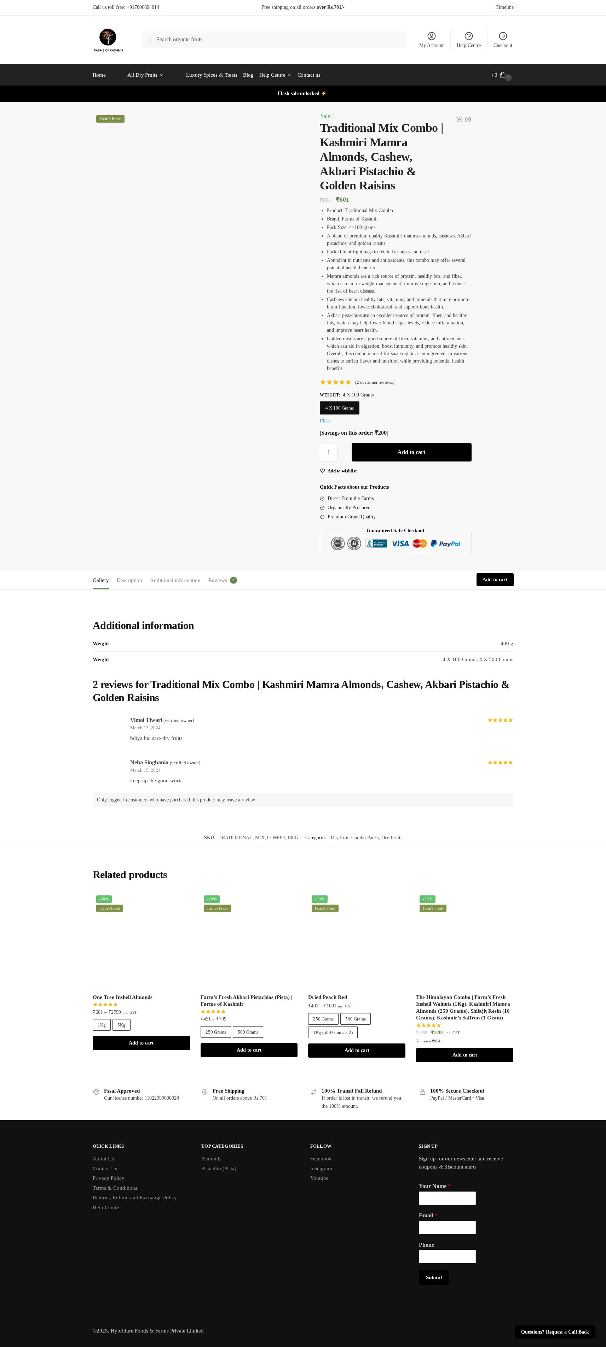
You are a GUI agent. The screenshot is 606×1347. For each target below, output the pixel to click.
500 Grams (248, 1032)
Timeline (505, 7)
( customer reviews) (374, 382)
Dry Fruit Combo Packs (355, 837)
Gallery (101, 580)
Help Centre (469, 45)
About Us (103, 1158)
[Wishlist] (179, 902)
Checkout (503, 45)
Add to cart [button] (464, 1055)
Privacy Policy (109, 1178)
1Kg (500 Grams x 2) (333, 1032)
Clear (325, 420)
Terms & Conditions (115, 1188)
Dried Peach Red (327, 997)
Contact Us (105, 1168)
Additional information (175, 580)
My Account (431, 45)
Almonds (211, 1158)
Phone (426, 1245)
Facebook (321, 1158)
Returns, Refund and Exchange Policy (135, 1197)
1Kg (102, 1025)
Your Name (435, 1186)
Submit (434, 1277)
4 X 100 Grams (339, 408)
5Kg (121, 1025)
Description (129, 580)
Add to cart (411, 452)
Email (428, 1215)
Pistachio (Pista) (218, 1168)
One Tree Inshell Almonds (122, 997)
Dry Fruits (391, 837)
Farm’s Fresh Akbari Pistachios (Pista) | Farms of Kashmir (246, 1000)
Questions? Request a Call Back (555, 1332)
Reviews (217, 580)
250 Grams (216, 1032)
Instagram (321, 1168)
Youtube (319, 1178)
